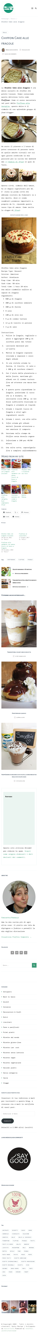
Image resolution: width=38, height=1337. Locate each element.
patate (16, 1254)
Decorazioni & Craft (12, 1012)
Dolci (5, 32)
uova (3, 1272)
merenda (31, 1247)
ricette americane (20, 1258)
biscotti (15, 1230)
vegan (10, 1272)
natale (12, 1251)
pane (19, 1251)
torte (31, 1268)
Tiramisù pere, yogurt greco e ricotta (19, 652)
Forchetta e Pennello (10, 918)
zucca (4, 1275)
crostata (5, 1237)
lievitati (5, 1247)
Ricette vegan (9, 1058)
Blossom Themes (9, 1328)
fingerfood (5, 1241)
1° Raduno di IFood (14, 162)
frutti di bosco (7, 1244)
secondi (4, 1268)
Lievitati (7, 1022)
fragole (30, 559)
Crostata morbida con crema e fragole (16, 498)
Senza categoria (10, 1073)
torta (24, 1268)
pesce (23, 1254)
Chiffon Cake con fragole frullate (5, 471)
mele (24, 1247)
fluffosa (21, 559)
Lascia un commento (10, 54)
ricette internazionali (10, 1261)
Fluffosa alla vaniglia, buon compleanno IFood (5, 500)
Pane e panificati (11, 1027)
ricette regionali (8, 1265)
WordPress (29, 1328)
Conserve (7, 1007)
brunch (6, 1002)
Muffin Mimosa (24, 496)
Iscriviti (7, 1121)
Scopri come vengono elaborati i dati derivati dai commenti (18, 854)
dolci (13, 1237)
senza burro (15, 1268)
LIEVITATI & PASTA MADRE (8, 1331)
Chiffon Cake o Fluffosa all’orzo (26, 471)
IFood (17, 210)
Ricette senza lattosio (13, 1053)
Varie (5, 1078)
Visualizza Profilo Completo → (16, 937)
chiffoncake (11, 559)
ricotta (20, 1265)
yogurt (26, 1272)
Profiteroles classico (19, 713)
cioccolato (15, 1234)
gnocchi (26, 1244)
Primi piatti (8, 1032)
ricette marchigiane (28, 1261)
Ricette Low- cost (11, 1048)
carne (30, 1230)
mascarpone (15, 1247)
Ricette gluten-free (12, 1042)
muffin (4, 1251)
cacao (23, 1230)
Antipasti (7, 992)
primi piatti (6, 1258)
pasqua (26, 1251)
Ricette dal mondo (11, 1037)
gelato (18, 1244)
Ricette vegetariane (12, 1063)
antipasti (5, 1230)
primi (30, 1254)
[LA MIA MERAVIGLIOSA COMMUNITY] (19, 1143)
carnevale (5, 1234)
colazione (26, 1234)
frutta (32, 1241)
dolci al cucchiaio (25, 1237)
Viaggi (6, 1083)
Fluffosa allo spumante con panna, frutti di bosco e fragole (16, 475)
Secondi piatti (9, 1068)
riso (27, 1265)
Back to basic (9, 997)
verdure (18, 1272)
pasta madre (6, 1254)
